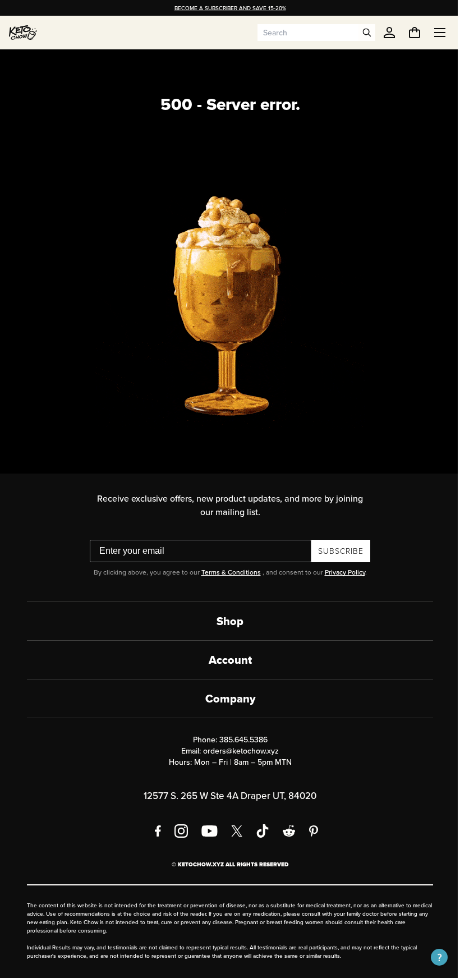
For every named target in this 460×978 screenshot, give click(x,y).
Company (226, 698)
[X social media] (232, 831)
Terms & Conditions (226, 572)
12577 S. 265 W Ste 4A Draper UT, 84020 (226, 795)
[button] (430, 957)
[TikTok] (258, 831)
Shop (226, 621)
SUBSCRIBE (337, 550)
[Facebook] (154, 831)
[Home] (23, 32)
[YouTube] (205, 831)
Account (225, 659)
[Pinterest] (310, 831)
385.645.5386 (239, 739)
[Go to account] (389, 32)
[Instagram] (177, 831)
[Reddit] (285, 831)
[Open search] (366, 32)
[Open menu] (431, 32)
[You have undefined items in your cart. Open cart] (406, 32)
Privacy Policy (340, 572)
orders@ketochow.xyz (237, 750)
